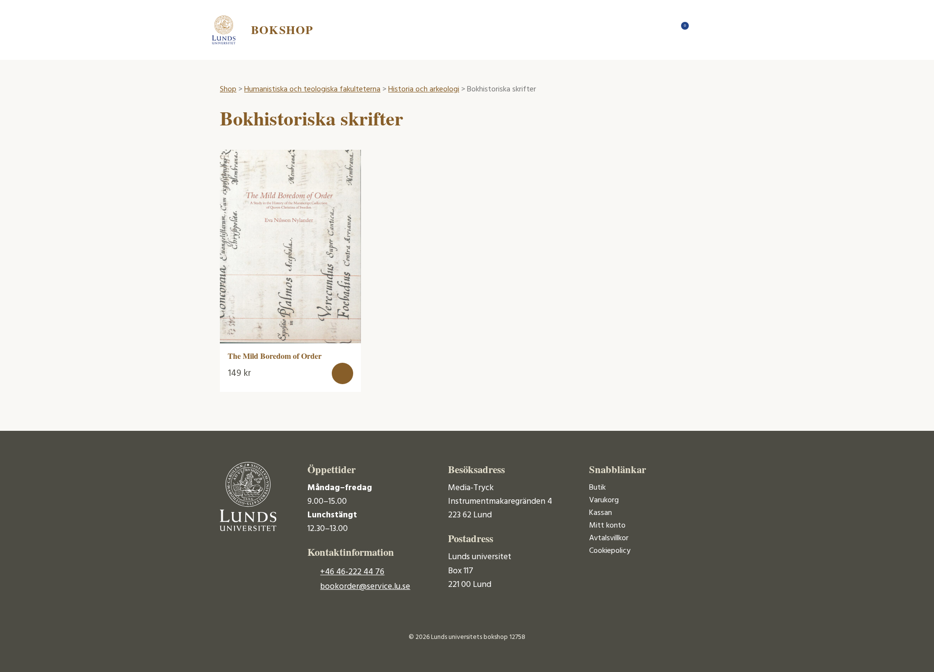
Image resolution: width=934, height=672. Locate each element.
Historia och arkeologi (423, 89)
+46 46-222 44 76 (352, 572)
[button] (342, 373)
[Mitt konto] (700, 29)
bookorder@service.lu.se (365, 587)
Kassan (600, 513)
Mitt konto (607, 525)
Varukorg (604, 500)
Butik (597, 487)
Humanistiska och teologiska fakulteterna (312, 89)
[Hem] (661, 29)
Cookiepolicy (609, 551)
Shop (228, 89)
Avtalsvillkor (609, 538)
